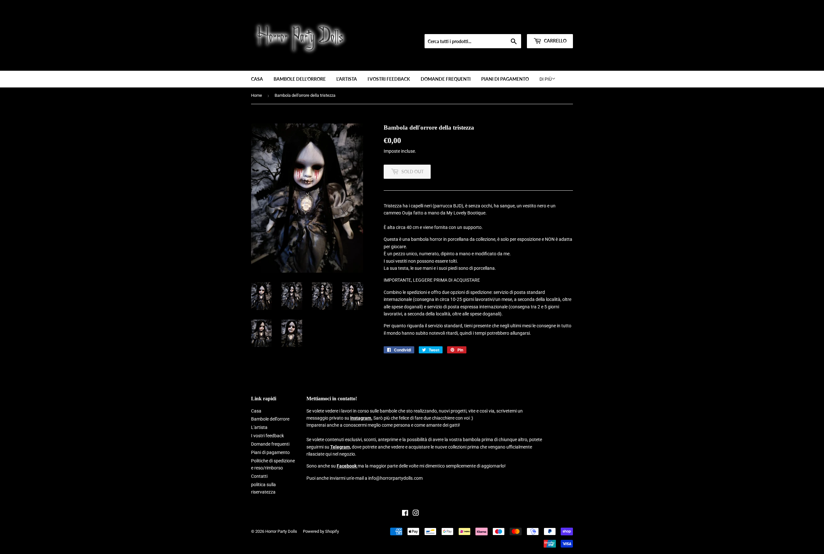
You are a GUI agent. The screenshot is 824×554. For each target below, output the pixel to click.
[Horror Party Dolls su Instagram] (416, 513)
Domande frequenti (446, 79)
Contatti (259, 476)
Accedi (532, 26)
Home (256, 95)
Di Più (545, 79)
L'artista (346, 79)
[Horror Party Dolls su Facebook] (405, 513)
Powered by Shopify (321, 531)
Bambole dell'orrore (300, 79)
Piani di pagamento (505, 79)
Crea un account (559, 26)
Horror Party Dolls (281, 531)
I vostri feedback (389, 79)
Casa (257, 79)
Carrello (554, 40)
